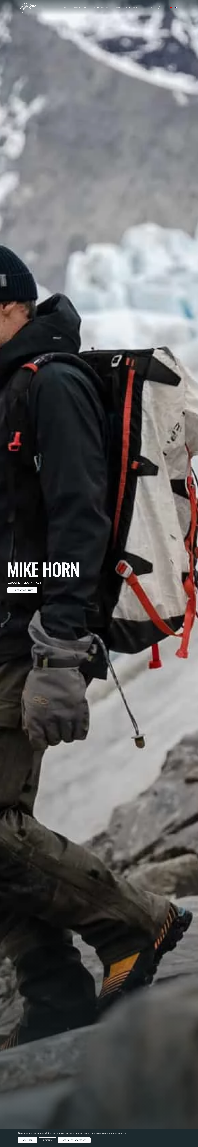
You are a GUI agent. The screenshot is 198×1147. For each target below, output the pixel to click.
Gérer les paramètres (74, 1140)
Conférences (101, 7)
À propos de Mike (24, 590)
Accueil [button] (64, 7)
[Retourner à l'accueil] (28, 7)
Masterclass (81, 7)
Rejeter (47, 1140)
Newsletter (132, 7)
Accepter (27, 1140)
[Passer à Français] (176, 7)
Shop (117, 7)
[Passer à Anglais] (171, 7)
